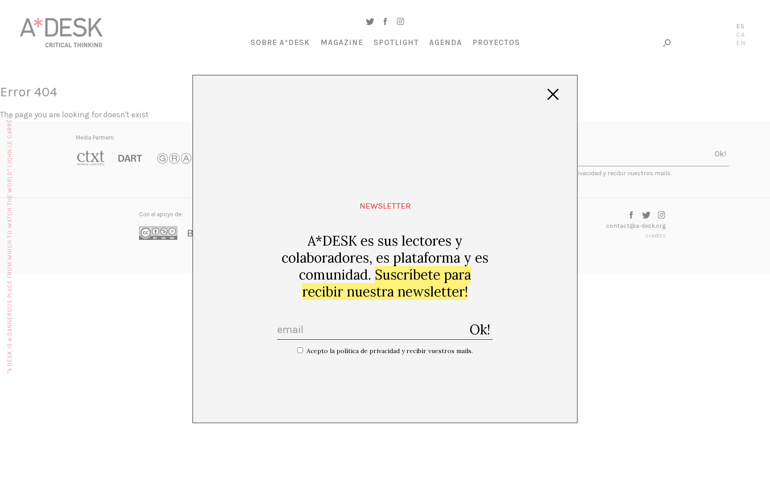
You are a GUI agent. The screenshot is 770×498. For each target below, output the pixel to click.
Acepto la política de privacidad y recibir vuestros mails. (390, 351)
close (553, 94)
